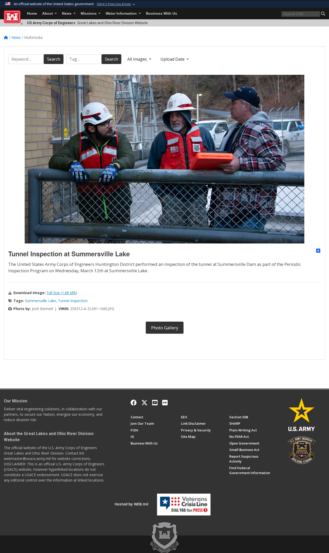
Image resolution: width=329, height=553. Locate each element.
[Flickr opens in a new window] (165, 402)
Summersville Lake (40, 300)
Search (53, 59)
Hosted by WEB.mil (131, 504)
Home (32, 13)
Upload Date (173, 59)
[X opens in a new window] (144, 402)
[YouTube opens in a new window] (155, 402)
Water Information (122, 13)
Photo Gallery (164, 328)
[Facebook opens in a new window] (134, 402)
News (67, 13)
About (48, 13)
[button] (116, 4)
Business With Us (161, 13)
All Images (137, 59)
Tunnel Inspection (73, 300)
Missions (89, 13)
